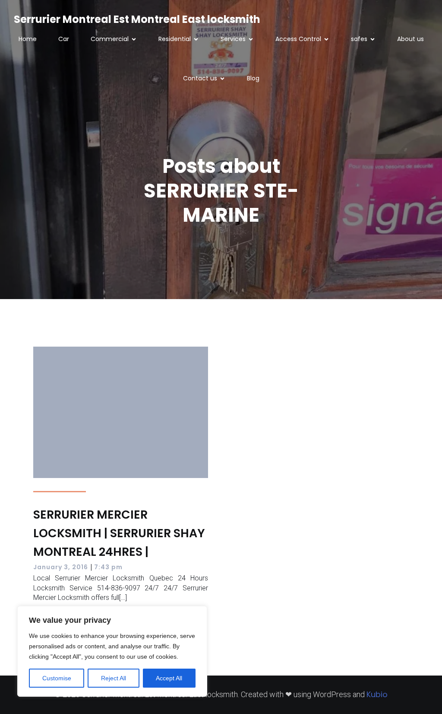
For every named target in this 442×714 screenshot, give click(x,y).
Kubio (377, 694)
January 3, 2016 (60, 567)
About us (410, 39)
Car (63, 39)
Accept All (169, 678)
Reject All (113, 678)
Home (28, 39)
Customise (56, 678)
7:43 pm (108, 567)
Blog (253, 78)
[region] (112, 651)
